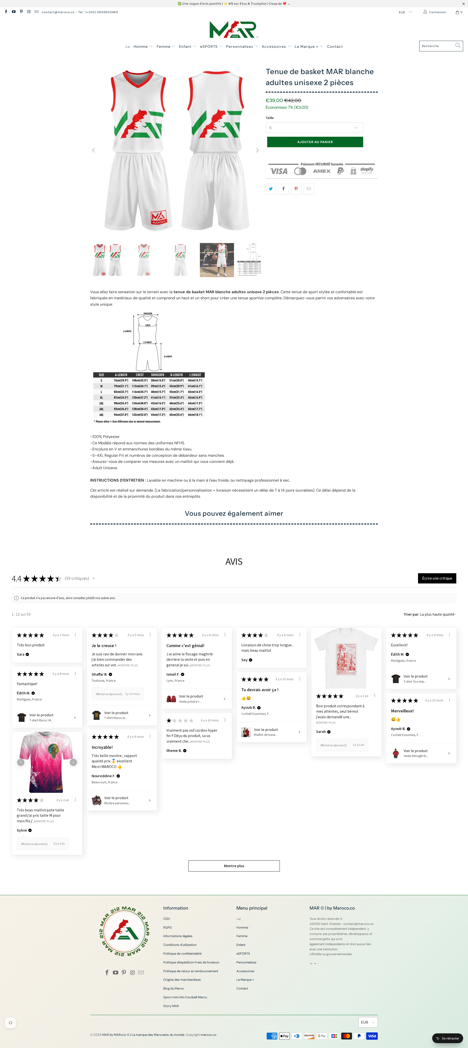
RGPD (167, 927)
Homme (141, 46)
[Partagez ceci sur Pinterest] (296, 189)
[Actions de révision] (75, 634)
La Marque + (307, 46)
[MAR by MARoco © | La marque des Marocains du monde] (234, 30)
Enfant (186, 46)
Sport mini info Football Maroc (185, 997)
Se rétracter (450, 1038)
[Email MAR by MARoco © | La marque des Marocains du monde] (36, 12)
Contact (335, 46)
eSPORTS (209, 46)
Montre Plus (127, 665)
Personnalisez (240, 46)
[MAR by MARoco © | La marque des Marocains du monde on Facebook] (6, 12)
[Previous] (94, 150)
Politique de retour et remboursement (190, 971)
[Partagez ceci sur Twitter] (271, 189)
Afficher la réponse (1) (109, 694)
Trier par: (411, 614)
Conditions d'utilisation (179, 945)
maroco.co (208, 1035)
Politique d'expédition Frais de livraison (191, 962)
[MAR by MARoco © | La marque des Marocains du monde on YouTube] (13, 12)
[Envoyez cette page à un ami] (309, 189)
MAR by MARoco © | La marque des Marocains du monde (143, 1035)
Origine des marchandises (182, 980)
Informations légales (178, 936)
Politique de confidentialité (182, 953)
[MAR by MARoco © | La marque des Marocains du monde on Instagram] (29, 12)
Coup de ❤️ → (280, 3)
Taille (270, 118)
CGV (166, 919)
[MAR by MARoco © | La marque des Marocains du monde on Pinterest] (21, 12)
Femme (164, 46)
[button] (94, 578)
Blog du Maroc (173, 988)
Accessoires (274, 46)
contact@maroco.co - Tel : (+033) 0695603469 (80, 12)
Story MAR (171, 1006)
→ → (313, 963)
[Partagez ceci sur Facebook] (283, 189)
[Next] (257, 150)
